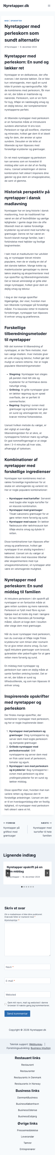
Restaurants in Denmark (27, 1077)
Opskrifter (16, 21)
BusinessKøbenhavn (27, 1103)
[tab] (22, 887)
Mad (7, 21)
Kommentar (12, 920)
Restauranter (27, 1071)
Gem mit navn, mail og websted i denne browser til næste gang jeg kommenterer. (29, 1004)
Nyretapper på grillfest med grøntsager (11, 829)
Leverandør (27, 1136)
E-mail (10, 980)
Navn (10, 967)
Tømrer (28, 1142)
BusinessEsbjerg (27, 1116)
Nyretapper (12, 47)
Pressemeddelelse (27, 1130)
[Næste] (47, 873)
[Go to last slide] (8, 873)
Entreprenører (27, 1149)
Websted (11, 994)
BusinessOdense (27, 1110)
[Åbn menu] (49, 5)
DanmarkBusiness (27, 1097)
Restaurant (27, 1064)
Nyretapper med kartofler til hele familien (42, 829)
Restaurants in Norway (27, 1083)
